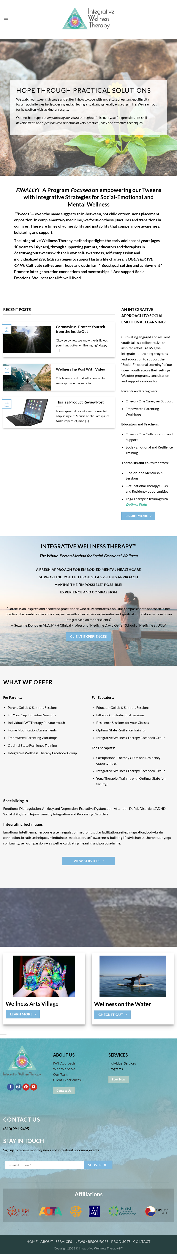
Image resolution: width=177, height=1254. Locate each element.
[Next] (168, 107)
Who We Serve (64, 1069)
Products (121, 1241)
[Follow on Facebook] (10, 1087)
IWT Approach (64, 1063)
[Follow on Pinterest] (26, 1087)
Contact (141, 1241)
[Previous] (9, 107)
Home (32, 1241)
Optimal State (136, 504)
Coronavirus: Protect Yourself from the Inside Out (80, 329)
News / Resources (92, 1241)
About (46, 1241)
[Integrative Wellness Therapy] (88, 19)
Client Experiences (67, 1080)
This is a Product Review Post (80, 402)
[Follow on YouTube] (33, 1087)
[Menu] (5, 19)
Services (64, 1241)
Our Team (60, 1074)
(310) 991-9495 (16, 1128)
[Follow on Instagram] (18, 1087)
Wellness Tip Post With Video (80, 369)
